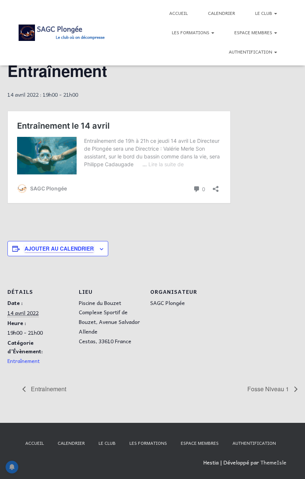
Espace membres (253, 32)
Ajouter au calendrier (59, 248)
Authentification (251, 51)
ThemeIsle (273, 462)
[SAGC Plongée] (62, 33)
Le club (264, 13)
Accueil (178, 13)
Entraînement (23, 361)
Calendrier (221, 13)
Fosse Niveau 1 (268, 389)
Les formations (191, 32)
